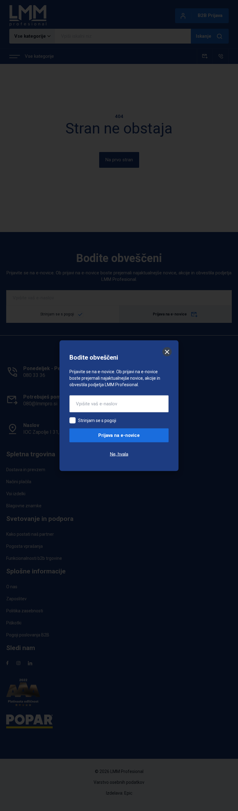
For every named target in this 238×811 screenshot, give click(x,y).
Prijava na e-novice (119, 435)
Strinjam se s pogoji (97, 420)
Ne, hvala (119, 454)
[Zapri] (167, 351)
